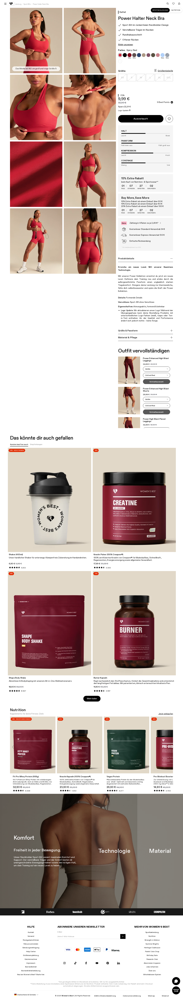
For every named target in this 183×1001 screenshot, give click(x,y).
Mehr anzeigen (125, 44)
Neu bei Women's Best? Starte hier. (31, 974)
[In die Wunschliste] (169, 118)
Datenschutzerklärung (132, 996)
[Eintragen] (123, 936)
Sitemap (151, 996)
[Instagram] (64, 963)
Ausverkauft (141, 118)
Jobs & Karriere (152, 967)
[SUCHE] (167, 3)
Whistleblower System (152, 974)
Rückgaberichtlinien (31, 940)
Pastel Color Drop (152, 951)
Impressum (30, 963)
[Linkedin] (118, 963)
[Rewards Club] (176, 990)
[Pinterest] (107, 963)
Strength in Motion (152, 940)
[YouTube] (97, 963)
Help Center (31, 951)
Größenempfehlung (31, 955)
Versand (31, 936)
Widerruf (165, 996)
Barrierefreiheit (31, 967)
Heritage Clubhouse (152, 947)
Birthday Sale (152, 955)
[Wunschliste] (173, 3)
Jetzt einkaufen (165, 714)
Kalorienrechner (31, 959)
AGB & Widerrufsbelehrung (105, 996)
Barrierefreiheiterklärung (30, 971)
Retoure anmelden (31, 944)
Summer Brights (152, 944)
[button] (156, 369)
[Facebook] (86, 963)
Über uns (152, 971)
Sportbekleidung (160, 10)
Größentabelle (165, 71)
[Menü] (5, 3)
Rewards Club (152, 959)
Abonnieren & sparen (152, 963)
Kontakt (31, 932)
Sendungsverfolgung (30, 947)
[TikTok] (75, 963)
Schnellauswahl (157, 382)
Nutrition (175, 10)
